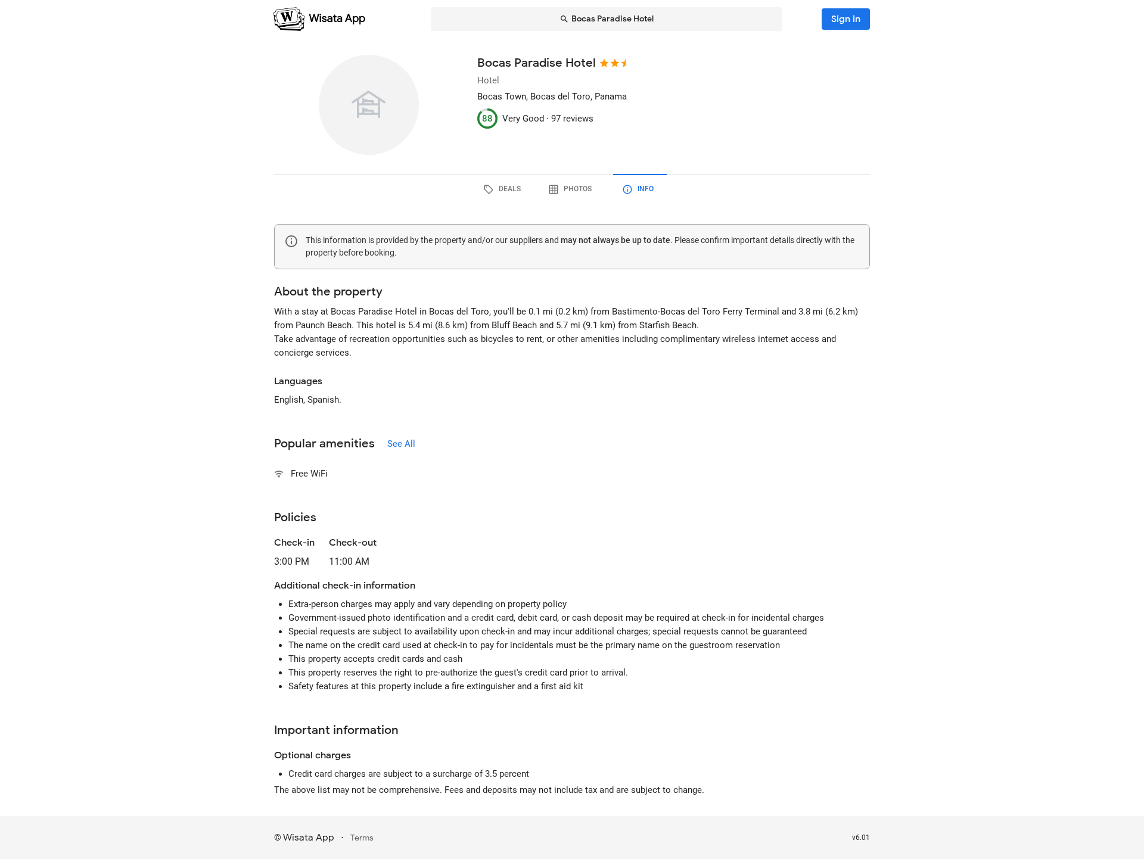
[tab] (504, 189)
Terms (362, 838)
